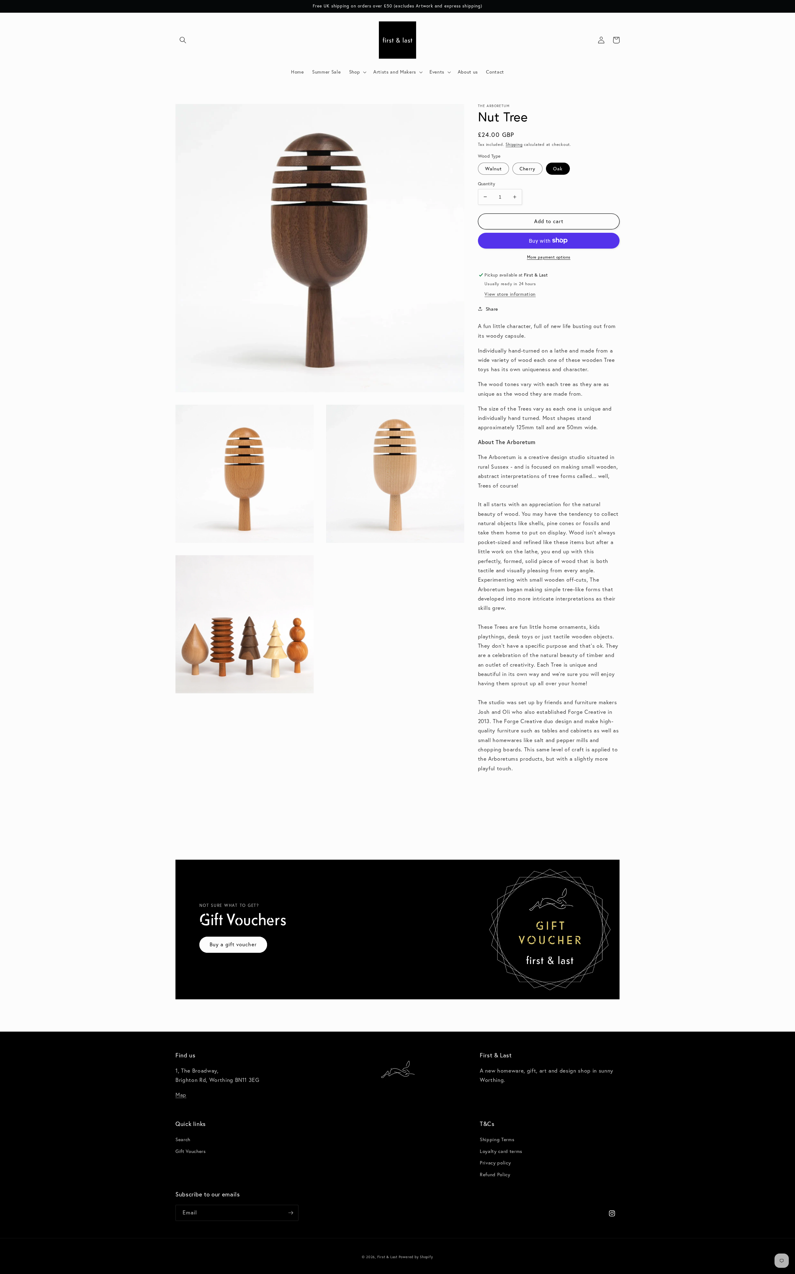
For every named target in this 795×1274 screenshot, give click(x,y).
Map (180, 1094)
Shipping (514, 144)
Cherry (527, 168)
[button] (182, 40)
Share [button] (492, 309)
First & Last (388, 1257)
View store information (510, 293)
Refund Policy (495, 1174)
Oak (558, 168)
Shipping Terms (497, 1139)
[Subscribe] (290, 1213)
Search (182, 1139)
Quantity (486, 183)
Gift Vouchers (190, 1151)
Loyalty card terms (501, 1151)
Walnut (493, 168)
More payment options (548, 256)
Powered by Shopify (416, 1257)
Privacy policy (495, 1162)
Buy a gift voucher (233, 944)
